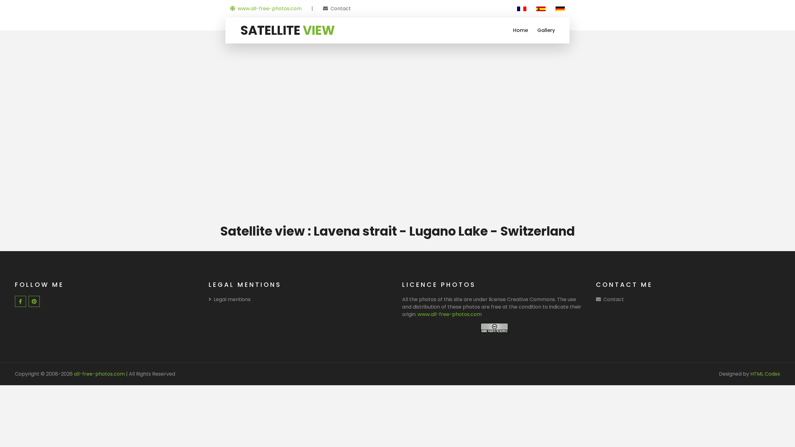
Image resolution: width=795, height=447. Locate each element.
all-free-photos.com (99, 373)
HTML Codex (765, 373)
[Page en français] (521, 8)
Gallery (546, 30)
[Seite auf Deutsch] (560, 8)
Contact (340, 8)
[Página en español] (541, 8)
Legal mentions (232, 299)
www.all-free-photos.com (270, 8)
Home (520, 30)
